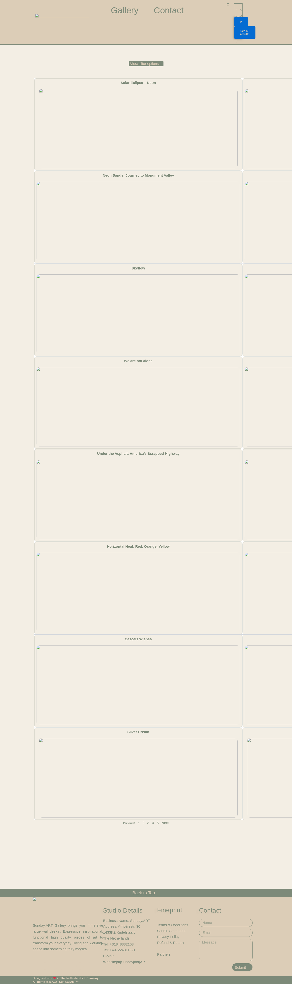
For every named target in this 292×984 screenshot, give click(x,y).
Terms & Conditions (172, 925)
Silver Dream (138, 732)
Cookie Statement (171, 931)
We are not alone (138, 361)
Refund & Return (170, 943)
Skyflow (138, 268)
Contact (169, 10)
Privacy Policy (168, 937)
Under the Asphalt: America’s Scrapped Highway (138, 454)
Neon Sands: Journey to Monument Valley (138, 175)
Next (165, 823)
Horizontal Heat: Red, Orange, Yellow (138, 546)
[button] (146, 63)
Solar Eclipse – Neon (138, 83)
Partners (164, 954)
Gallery (124, 10)
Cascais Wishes (138, 639)
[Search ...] (235, 41)
